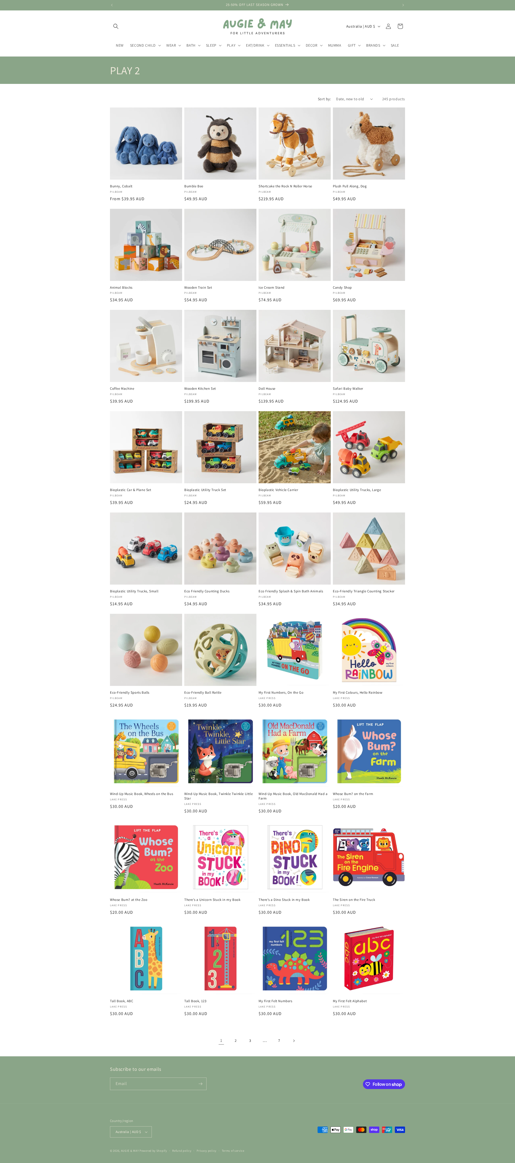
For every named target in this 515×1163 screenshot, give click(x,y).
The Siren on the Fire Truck (354, 900)
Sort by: (324, 98)
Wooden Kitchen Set (200, 389)
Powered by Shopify (153, 1151)
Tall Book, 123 (195, 1001)
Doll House (267, 389)
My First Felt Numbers (275, 1001)
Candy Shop (342, 287)
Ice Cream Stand (272, 287)
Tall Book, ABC (121, 1001)
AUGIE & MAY (130, 1151)
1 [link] (221, 1040)
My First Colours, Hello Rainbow (357, 692)
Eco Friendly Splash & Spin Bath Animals (291, 591)
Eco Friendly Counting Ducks (206, 591)
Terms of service (233, 1150)
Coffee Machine (122, 389)
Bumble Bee (193, 186)
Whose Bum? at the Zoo (129, 900)
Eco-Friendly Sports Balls (129, 692)
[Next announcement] (403, 5)
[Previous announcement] (112, 5)
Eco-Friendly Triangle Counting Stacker (364, 591)
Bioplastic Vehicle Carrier (278, 490)
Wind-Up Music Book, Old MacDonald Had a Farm (293, 796)
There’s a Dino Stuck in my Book (284, 900)
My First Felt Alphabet (350, 1001)
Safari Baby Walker (348, 389)
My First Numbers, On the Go (281, 692)
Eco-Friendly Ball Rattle (202, 692)
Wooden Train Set (198, 287)
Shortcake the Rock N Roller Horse (285, 186)
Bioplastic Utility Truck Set (205, 490)
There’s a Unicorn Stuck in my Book (212, 900)
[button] (116, 26)
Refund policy (181, 1150)
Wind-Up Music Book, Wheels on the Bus (141, 794)
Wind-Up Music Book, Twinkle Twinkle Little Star (218, 796)
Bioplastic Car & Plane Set (130, 490)
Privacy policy (206, 1150)
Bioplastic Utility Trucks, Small (134, 591)
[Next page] (294, 1041)
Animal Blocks (121, 287)
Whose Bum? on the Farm (353, 794)
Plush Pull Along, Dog (350, 186)
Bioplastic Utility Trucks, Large (357, 490)
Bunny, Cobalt (121, 186)
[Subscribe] (200, 1083)
